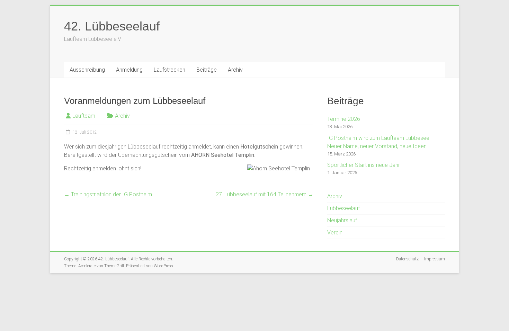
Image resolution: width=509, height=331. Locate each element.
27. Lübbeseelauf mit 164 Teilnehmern (264, 194)
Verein (334, 232)
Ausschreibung (87, 69)
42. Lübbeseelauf (112, 26)
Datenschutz (407, 259)
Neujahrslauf (342, 220)
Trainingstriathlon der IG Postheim (108, 194)
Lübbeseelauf (343, 208)
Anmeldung (129, 69)
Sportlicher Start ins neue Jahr (363, 165)
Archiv (235, 69)
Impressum (434, 259)
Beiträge (206, 69)
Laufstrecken (169, 69)
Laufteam (83, 116)
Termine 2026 (343, 119)
